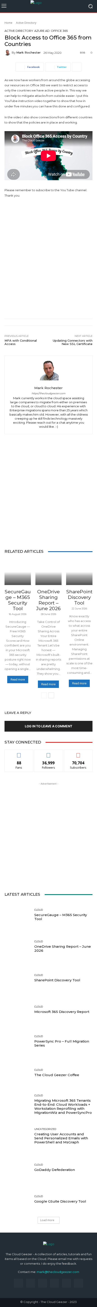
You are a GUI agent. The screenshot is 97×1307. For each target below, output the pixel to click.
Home (8, 23)
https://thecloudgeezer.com (48, 393)
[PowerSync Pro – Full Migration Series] (18, 1041)
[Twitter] (66, 1283)
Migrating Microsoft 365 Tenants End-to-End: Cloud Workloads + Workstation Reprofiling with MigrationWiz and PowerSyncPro (63, 1106)
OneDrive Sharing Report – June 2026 (48, 600)
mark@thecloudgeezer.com (58, 1272)
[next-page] (51, 695)
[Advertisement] (48, 253)
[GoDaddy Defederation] (18, 1168)
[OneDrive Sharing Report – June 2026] (48, 572)
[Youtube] (78, 1283)
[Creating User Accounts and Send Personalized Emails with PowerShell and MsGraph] (18, 1136)
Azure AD (42, 30)
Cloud (17, 586)
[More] (76, 67)
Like (19, 753)
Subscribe (78, 753)
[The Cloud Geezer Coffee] (18, 1073)
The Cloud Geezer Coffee (56, 1075)
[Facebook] (18, 1283)
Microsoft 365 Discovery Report (61, 1012)
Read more (18, 679)
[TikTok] (54, 1283)
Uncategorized (45, 1129)
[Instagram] (30, 1283)
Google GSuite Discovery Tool (60, 1201)
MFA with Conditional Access (21, 342)
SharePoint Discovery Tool (79, 597)
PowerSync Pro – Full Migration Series (61, 1043)
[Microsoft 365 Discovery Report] (18, 1010)
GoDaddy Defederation (54, 1170)
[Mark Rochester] (8, 53)
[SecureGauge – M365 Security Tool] (18, 572)
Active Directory (26, 23)
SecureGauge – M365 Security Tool (18, 600)
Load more (47, 1220)
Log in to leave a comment (48, 726)
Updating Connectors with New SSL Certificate (72, 342)
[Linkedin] (42, 1283)
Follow (48, 753)
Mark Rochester (28, 52)
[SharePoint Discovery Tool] (79, 572)
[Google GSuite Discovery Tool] (18, 1199)
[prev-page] (44, 695)
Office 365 (59, 30)
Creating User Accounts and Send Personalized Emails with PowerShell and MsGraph (61, 1138)
